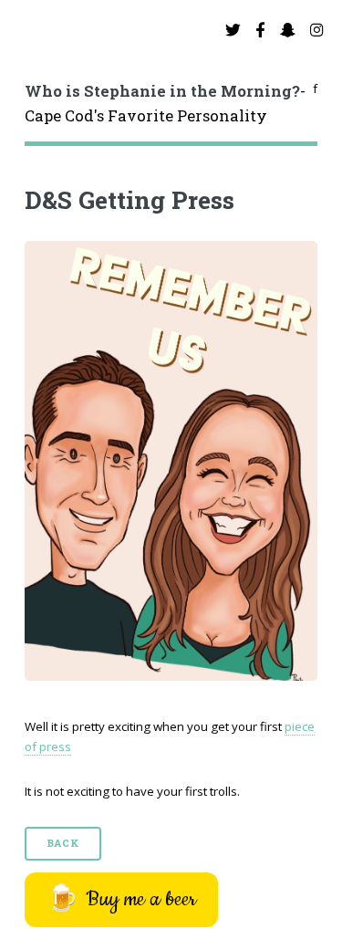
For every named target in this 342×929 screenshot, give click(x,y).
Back (63, 843)
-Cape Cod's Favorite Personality (165, 104)
